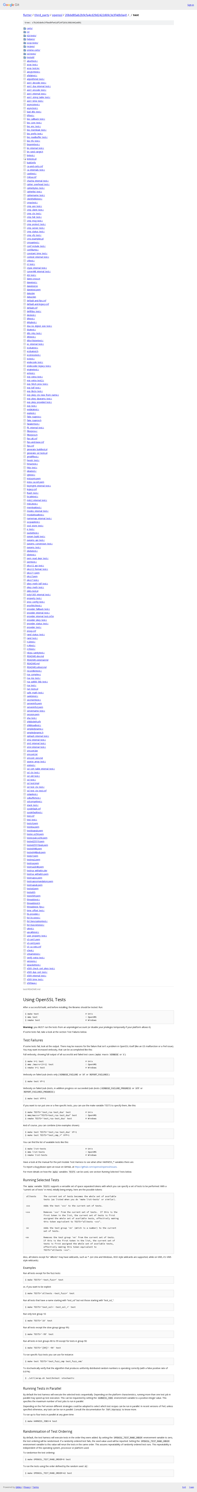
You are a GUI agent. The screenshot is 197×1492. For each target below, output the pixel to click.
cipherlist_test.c (34, 191)
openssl (57, 15)
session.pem (33, 714)
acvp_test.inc (33, 68)
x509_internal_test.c (36, 975)
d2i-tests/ (31, 35)
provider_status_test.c (37, 623)
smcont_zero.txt (35, 757)
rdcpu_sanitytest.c (36, 652)
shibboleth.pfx (34, 721)
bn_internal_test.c (35, 148)
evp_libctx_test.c (35, 391)
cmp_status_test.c (36, 231)
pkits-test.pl (32, 591)
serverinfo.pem (34, 703)
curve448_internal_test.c (39, 271)
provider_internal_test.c (38, 612)
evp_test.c (32, 405)
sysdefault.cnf (34, 808)
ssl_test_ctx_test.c (35, 786)
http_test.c (32, 467)
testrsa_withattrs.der (37, 870)
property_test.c (34, 598)
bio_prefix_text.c (35, 133)
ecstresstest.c (34, 354)
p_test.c (30, 529)
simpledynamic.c (35, 728)
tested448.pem (34, 848)
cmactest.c (32, 202)
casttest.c (31, 173)
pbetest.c (31, 554)
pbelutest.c (32, 550)
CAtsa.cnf (31, 177)
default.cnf (32, 307)
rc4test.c (31, 645)
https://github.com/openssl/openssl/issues (96, 1166)
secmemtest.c (34, 699)
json (191, 1487)
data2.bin (31, 296)
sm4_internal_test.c (36, 747)
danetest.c (32, 282)
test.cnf (30, 815)
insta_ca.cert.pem (35, 482)
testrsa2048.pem (35, 866)
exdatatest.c (33, 409)
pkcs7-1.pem (33, 572)
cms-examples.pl (35, 238)
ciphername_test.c (36, 195)
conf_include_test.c (36, 246)
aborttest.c (32, 61)
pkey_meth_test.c (35, 587)
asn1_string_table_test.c (38, 97)
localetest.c (32, 496)
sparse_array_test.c (36, 761)
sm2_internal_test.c (36, 739)
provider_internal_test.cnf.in (40, 616)
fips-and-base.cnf (35, 442)
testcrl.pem (32, 823)
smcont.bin (32, 750)
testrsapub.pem (34, 885)
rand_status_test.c (36, 634)
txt (184, 1487)
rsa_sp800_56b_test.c (37, 681)
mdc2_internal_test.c (37, 500)
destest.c (31, 315)
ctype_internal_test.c (37, 267)
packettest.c (33, 532)
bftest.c (30, 115)
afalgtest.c (32, 75)
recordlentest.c (34, 670)
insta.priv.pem (34, 478)
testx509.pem (33, 895)
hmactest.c (32, 463)
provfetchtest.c (34, 605)
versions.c (32, 961)
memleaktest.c (34, 507)
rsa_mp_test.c (33, 678)
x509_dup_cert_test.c (37, 972)
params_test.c (34, 547)
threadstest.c (33, 899)
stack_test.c (32, 805)
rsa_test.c (31, 685)
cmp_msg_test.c (35, 220)
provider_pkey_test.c (37, 620)
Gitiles (19, 1487)
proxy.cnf (31, 630)
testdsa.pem (33, 826)
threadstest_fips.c (35, 906)
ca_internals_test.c (36, 169)
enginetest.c (33, 369)
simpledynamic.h (35, 732)
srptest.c (31, 765)
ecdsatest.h (32, 351)
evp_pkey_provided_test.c (39, 402)
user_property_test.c (37, 935)
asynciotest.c (33, 104)
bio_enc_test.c (34, 126)
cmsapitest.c (33, 242)
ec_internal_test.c (35, 344)
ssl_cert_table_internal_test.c (41, 768)
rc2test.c (31, 641)
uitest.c (30, 928)
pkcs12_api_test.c (35, 565)
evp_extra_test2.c (35, 380)
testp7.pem (32, 855)
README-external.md (37, 659)
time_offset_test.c (35, 910)
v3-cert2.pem (33, 943)
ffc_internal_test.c (35, 427)
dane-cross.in (33, 278)
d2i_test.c (31, 275)
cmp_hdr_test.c (34, 217)
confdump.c (33, 249)
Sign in (190, 4)
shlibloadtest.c (34, 725)
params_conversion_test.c (40, 543)
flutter (27, 15)
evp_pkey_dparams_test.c (39, 398)
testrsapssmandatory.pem (40, 881)
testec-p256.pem (35, 834)
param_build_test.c (36, 536)
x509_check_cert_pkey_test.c (41, 968)
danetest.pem (34, 289)
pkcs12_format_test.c (37, 569)
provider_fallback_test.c (38, 609)
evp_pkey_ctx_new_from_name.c (43, 394)
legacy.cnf (32, 489)
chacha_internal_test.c (38, 180)
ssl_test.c (31, 779)
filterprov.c (32, 431)
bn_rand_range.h (35, 151)
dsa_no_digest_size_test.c (39, 326)
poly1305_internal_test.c (39, 594)
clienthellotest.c (34, 198)
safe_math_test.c (35, 692)
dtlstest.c (31, 336)
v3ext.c (30, 950)
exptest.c (31, 413)
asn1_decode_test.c (36, 82)
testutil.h (31, 892)
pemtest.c (32, 561)
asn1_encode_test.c (36, 89)
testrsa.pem (33, 863)
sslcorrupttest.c (34, 801)
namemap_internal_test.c (39, 518)
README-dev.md (35, 656)
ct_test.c (31, 264)
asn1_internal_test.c (36, 93)
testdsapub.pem (35, 830)
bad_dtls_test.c (34, 111)
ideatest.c (31, 471)
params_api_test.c (36, 540)
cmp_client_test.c (35, 209)
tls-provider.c (33, 913)
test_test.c (32, 819)
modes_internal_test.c (37, 511)
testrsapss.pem (34, 877)
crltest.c (31, 260)
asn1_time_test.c (35, 100)
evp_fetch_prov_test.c (37, 383)
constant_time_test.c (37, 253)
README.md (33, 663)
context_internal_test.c (38, 256)
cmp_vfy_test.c (34, 235)
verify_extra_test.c (36, 957)
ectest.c (31, 358)
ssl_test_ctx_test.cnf (36, 790)
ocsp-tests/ (32, 42)
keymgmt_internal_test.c (39, 485)
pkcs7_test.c (33, 580)
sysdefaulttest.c (34, 812)
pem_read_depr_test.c (37, 558)
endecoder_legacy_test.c (39, 365)
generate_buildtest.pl (37, 449)
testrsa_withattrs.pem (37, 874)
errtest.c (31, 373)
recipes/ (31, 46)
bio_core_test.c (34, 122)
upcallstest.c (33, 932)
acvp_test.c (32, 64)
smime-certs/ (33, 50)
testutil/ (30, 57)
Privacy (26, 1487)
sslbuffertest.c (34, 797)
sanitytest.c (32, 696)
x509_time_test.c (35, 979)
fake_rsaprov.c (34, 416)
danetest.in (32, 286)
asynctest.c (32, 108)
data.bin (31, 293)
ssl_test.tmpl (33, 783)
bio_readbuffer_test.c (37, 137)
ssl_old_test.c (33, 776)
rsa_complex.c (34, 674)
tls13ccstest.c (33, 917)
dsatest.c (31, 329)
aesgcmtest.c (33, 71)
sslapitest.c (32, 794)
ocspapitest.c (33, 521)
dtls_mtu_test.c (34, 333)
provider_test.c (34, 627)
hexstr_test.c (33, 460)
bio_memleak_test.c (36, 129)
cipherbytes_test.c (36, 188)
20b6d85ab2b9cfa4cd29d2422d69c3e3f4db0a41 (96, 15)
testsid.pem (32, 888)
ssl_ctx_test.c (33, 772)
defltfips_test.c (34, 311)
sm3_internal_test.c (36, 743)
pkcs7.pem (32, 576)
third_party (41, 15)
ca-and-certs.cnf (35, 166)
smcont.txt (32, 754)
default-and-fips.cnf (36, 300)
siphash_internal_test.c (38, 736)
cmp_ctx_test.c (34, 213)
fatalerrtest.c (33, 423)
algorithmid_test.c (35, 79)
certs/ (30, 28)
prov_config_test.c (36, 601)
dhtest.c (31, 318)
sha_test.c (32, 718)
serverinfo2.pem (35, 707)
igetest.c (31, 474)
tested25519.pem (35, 841)
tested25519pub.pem (37, 845)
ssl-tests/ (31, 53)
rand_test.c (32, 638)
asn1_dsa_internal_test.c (39, 86)
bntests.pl (31, 158)
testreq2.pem (33, 859)
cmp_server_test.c (36, 227)
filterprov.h (32, 434)
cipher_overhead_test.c (38, 184)
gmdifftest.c (33, 456)
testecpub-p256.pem (37, 837)
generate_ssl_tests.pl (37, 453)
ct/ (28, 31)
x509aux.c (32, 983)
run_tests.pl (32, 688)
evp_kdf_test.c (34, 387)
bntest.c (31, 155)
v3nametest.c (33, 953)
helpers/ (31, 39)
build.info (31, 162)
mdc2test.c (32, 503)
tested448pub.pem (36, 852)
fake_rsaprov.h (34, 420)
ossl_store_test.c (35, 525)
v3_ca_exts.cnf (34, 946)
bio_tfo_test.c (33, 140)
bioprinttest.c (33, 144)
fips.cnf (30, 445)
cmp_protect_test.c (36, 224)
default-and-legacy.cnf (38, 304)
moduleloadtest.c (35, 514)
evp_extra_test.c (35, 376)
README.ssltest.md (36, 667)
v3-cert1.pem (33, 939)
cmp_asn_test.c (34, 206)
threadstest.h (33, 903)
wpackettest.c (34, 964)
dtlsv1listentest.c (35, 340)
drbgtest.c (32, 322)
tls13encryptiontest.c (37, 921)
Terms (35, 1487)
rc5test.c (31, 648)
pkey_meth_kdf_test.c (37, 583)
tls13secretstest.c (35, 924)
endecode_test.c (35, 362)
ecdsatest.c (32, 347)
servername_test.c (36, 710)
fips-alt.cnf (32, 438)
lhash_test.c (32, 492)
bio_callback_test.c (36, 118)
